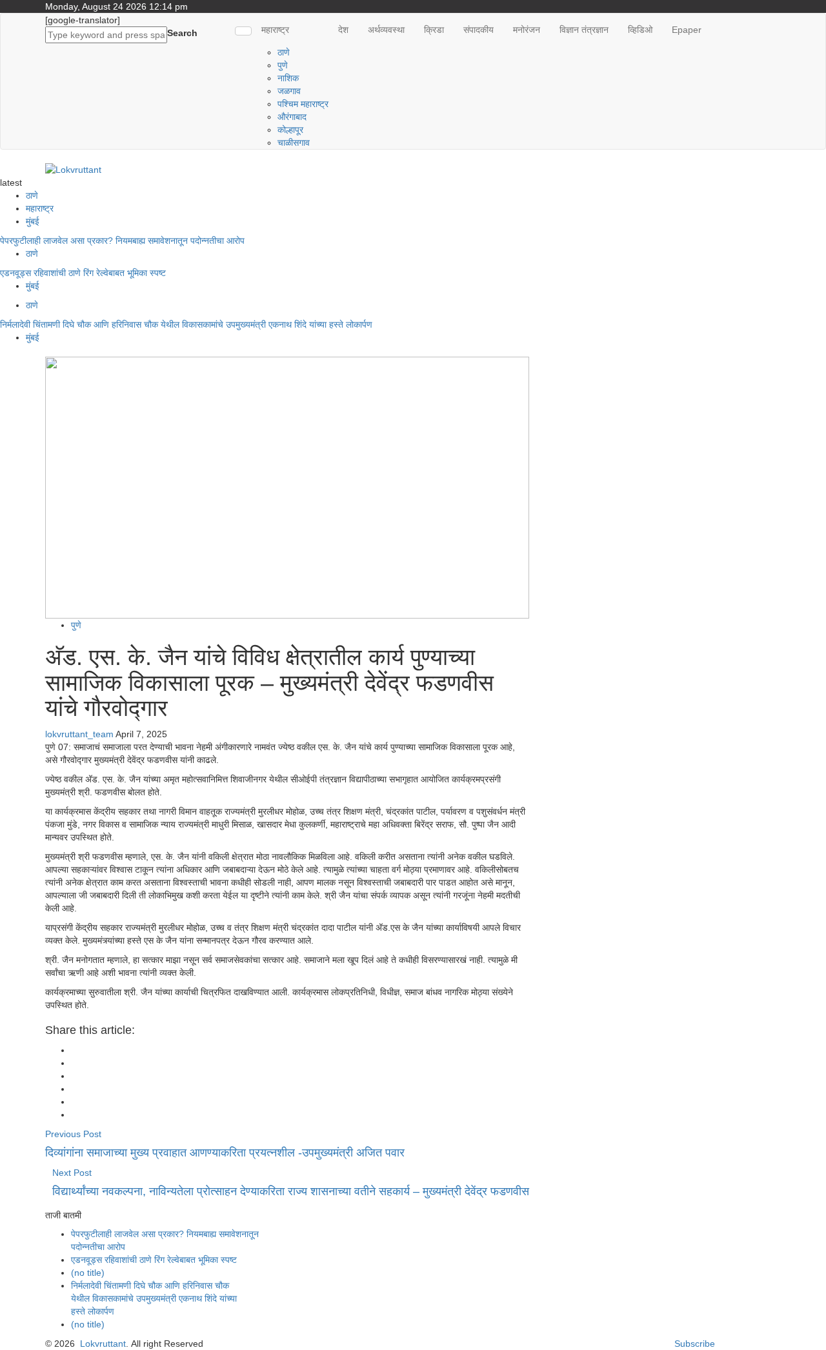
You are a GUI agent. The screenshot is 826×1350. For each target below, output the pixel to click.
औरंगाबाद (292, 117)
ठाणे (283, 52)
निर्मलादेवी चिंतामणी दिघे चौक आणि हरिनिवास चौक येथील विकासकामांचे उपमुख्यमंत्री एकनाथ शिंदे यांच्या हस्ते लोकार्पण (189, 324)
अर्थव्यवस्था (386, 30)
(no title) (88, 1272)
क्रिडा (434, 30)
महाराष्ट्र (275, 30)
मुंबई (32, 221)
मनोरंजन (526, 30)
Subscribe (694, 1343)
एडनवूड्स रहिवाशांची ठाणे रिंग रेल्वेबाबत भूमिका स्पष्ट (84, 273)
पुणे (282, 65)
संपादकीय (478, 30)
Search (182, 33)
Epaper (686, 30)
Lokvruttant (103, 1343)
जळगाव (289, 91)
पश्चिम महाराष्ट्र (302, 104)
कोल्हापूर (290, 129)
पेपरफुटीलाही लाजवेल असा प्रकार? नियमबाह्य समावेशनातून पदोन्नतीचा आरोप (122, 240)
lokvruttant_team (79, 734)
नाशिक (288, 78)
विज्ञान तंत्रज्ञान (584, 30)
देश (343, 30)
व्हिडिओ (640, 30)
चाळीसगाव (293, 142)
